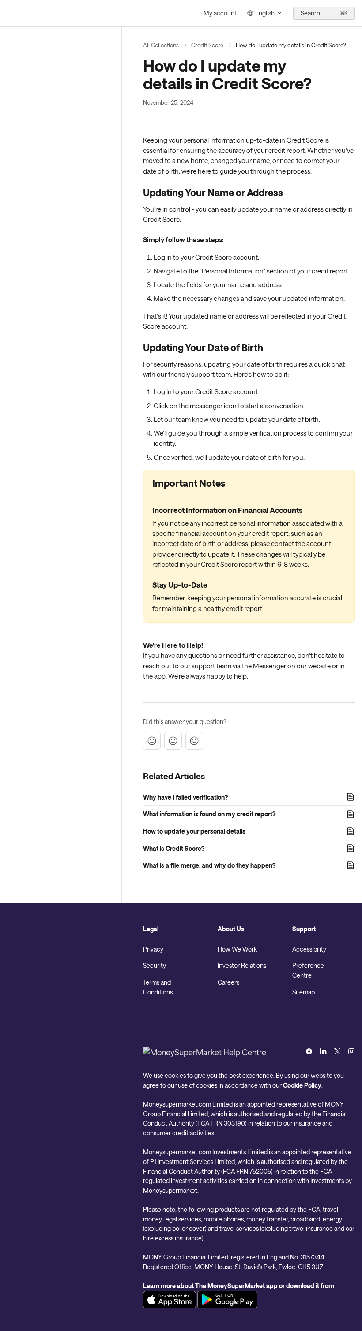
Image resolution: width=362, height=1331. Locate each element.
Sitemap (303, 992)
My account (220, 13)
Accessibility (309, 949)
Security (154, 965)
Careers (228, 982)
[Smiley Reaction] (194, 741)
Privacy (153, 949)
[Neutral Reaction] (173, 741)
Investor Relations (242, 965)
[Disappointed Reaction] (152, 741)
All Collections (161, 45)
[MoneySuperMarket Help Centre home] (9, 13)
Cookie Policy (302, 1085)
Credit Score (207, 45)
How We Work (237, 949)
